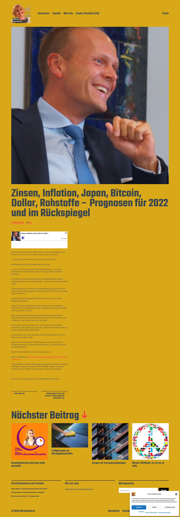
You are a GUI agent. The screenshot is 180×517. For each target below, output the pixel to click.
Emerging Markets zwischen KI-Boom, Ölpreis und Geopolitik (28, 492)
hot (29, 223)
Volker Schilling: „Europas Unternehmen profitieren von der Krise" (29, 489)
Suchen (163, 490)
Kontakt (56, 13)
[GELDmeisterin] (20, 13)
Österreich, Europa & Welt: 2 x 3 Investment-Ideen (25, 496)
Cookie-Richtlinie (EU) (87, 13)
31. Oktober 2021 (17, 223)
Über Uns (68, 13)
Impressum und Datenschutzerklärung (151, 512)
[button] (176, 494)
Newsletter (44, 13)
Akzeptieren (139, 507)
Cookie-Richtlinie (141, 512)
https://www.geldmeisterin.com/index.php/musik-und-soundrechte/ (39, 358)
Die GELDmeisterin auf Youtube (27, 483)
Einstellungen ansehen (170, 507)
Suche (165, 13)
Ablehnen (154, 507)
